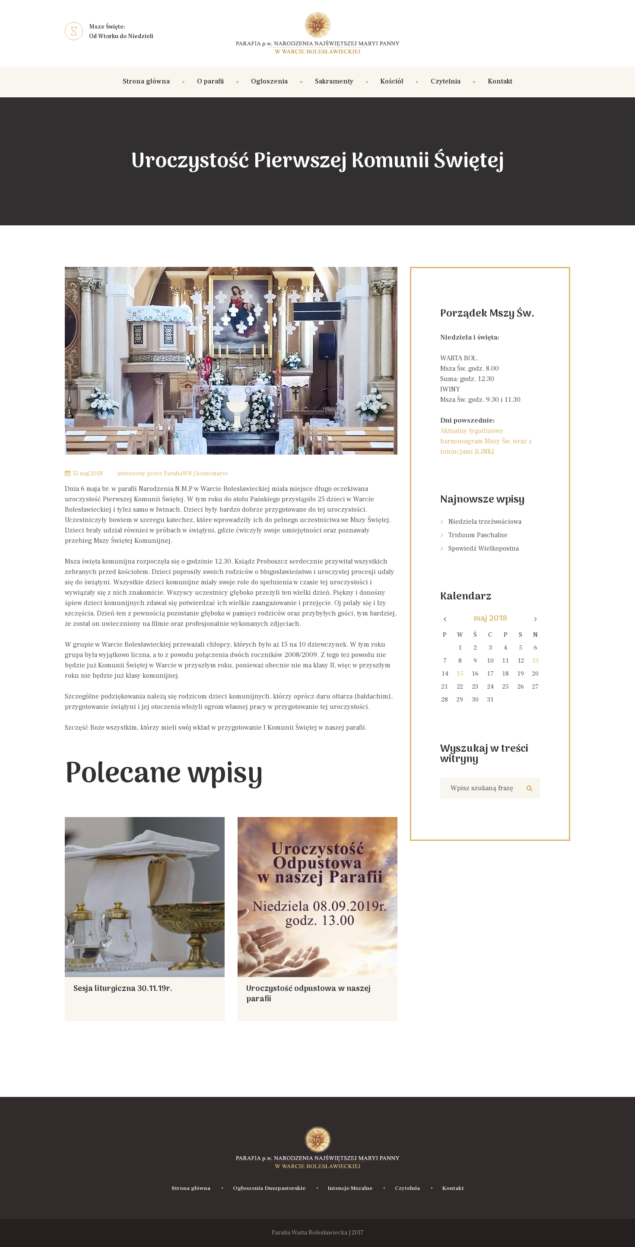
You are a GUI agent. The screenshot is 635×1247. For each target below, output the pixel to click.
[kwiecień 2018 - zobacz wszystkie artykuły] (445, 619)
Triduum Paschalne (478, 535)
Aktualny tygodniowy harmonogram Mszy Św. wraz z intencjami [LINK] (486, 441)
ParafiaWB (178, 474)
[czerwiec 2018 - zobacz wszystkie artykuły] (535, 619)
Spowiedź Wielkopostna (483, 548)
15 (460, 674)
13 (535, 661)
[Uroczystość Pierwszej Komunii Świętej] (231, 361)
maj (490, 618)
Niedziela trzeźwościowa (484, 521)
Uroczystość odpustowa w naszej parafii (308, 994)
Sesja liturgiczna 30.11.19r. (122, 989)
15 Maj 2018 (88, 474)
